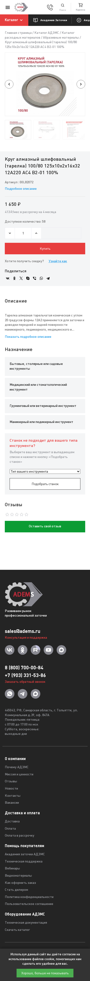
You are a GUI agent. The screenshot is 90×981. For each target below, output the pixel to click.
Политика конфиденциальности (29, 897)
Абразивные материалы (61, 38)
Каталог (11, 20)
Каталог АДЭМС (46, 33)
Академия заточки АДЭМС (25, 854)
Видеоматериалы (18, 876)
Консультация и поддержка (26, 638)
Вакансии (12, 803)
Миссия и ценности (19, 774)
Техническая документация (26, 923)
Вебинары (12, 868)
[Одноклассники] (14, 278)
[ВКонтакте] (8, 278)
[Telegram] (48, 278)
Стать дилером (16, 890)
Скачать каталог (17, 930)
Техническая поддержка (23, 861)
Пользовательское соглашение (29, 904)
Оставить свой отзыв (45, 526)
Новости (11, 789)
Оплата (10, 829)
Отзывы (11, 781)
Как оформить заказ (20, 883)
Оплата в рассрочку (19, 836)
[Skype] (28, 278)
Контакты (12, 796)
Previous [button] (9, 84)
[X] (21, 278)
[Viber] (34, 278)
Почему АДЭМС (17, 767)
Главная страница (18, 33)
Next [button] (81, 84)
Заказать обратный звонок (25, 682)
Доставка (12, 821)
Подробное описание (21, 189)
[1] (62, 7)
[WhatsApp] (41, 278)
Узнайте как (58, 261)
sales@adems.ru (22, 631)
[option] (45, 84)
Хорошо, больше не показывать (45, 973)
